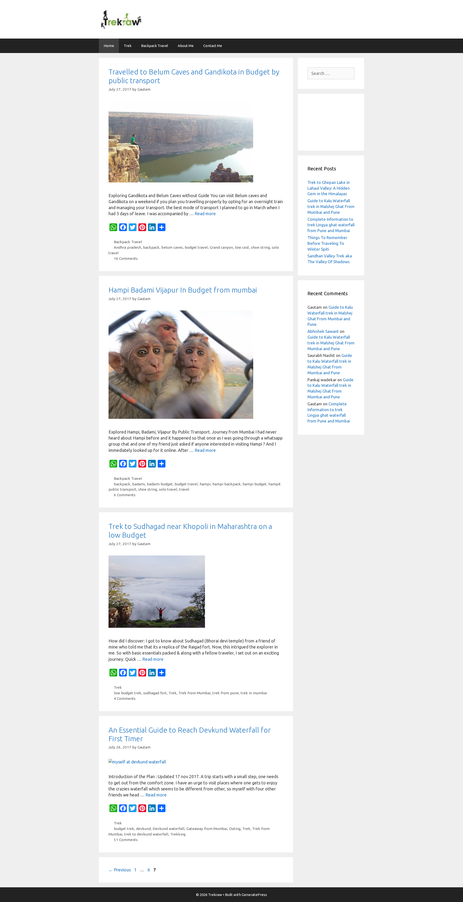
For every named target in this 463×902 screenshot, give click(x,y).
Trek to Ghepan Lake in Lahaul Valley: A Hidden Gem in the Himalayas (328, 188)
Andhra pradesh (127, 247)
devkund (143, 829)
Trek (127, 46)
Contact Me (212, 46)
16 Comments (126, 258)
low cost (242, 247)
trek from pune (225, 693)
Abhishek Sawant (323, 331)
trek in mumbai (254, 693)
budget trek (124, 829)
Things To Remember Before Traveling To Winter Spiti (327, 243)
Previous (120, 869)
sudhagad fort (155, 693)
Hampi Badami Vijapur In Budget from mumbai (183, 290)
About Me (186, 46)
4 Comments (125, 698)
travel (184, 489)
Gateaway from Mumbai (206, 829)
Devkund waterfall (168, 829)
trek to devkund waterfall (146, 834)
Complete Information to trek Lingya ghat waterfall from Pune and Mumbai (330, 225)
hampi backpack (226, 484)
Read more (205, 213)
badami (138, 484)
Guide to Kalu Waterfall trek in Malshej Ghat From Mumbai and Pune (330, 206)
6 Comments (125, 495)
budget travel (196, 247)
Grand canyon (221, 247)
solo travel (168, 489)
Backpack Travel (154, 46)
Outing (234, 829)
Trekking (177, 834)
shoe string (260, 247)
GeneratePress (254, 895)
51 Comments (126, 840)
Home (109, 46)
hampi (205, 484)
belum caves (172, 247)
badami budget (160, 484)
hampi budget (254, 484)
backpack (151, 247)
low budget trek (127, 693)
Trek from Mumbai (194, 693)
